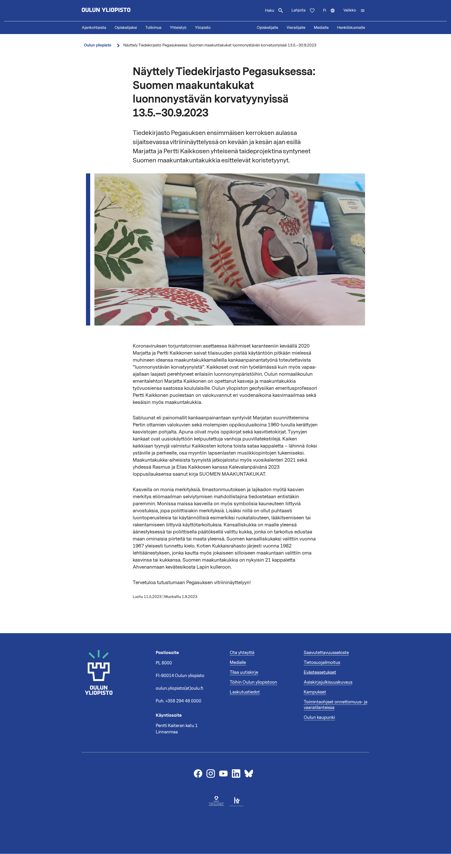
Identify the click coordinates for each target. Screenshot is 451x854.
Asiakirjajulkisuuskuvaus (328, 682)
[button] (354, 10)
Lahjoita (299, 10)
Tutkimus (153, 27)
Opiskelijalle (267, 27)
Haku (269, 10)
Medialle (321, 27)
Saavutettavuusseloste (326, 653)
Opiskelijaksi (126, 27)
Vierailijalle (296, 27)
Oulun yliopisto (97, 45)
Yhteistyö (178, 27)
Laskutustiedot (245, 692)
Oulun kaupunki (319, 717)
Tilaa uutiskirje (244, 672)
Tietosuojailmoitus (322, 662)
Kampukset (315, 692)
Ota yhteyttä (242, 653)
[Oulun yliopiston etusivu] (121, 10)
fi (331, 14)
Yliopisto (203, 27)
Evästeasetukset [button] (320, 672)
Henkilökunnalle (351, 27)
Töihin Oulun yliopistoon (253, 682)
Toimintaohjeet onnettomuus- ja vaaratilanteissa (335, 705)
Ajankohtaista (94, 27)
